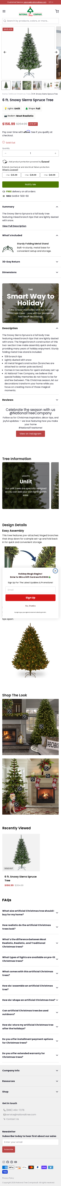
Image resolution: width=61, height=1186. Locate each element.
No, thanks (30, 605)
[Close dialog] (55, 571)
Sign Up (30, 597)
